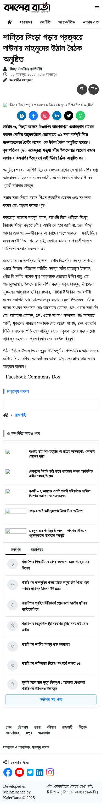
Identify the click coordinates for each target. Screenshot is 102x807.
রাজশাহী (20, 415)
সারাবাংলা (26, 22)
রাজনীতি (45, 22)
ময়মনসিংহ (12, 733)
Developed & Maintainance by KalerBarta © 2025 (19, 792)
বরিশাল (51, 727)
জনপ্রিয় (37, 549)
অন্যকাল (44, 733)
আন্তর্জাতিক (66, 22)
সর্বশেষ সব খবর (51, 699)
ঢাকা (9, 727)
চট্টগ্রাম (23, 727)
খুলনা (37, 727)
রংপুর (28, 733)
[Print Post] (21, 115)
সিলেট (83, 727)
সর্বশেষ (16, 549)
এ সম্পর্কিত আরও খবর (23, 433)
